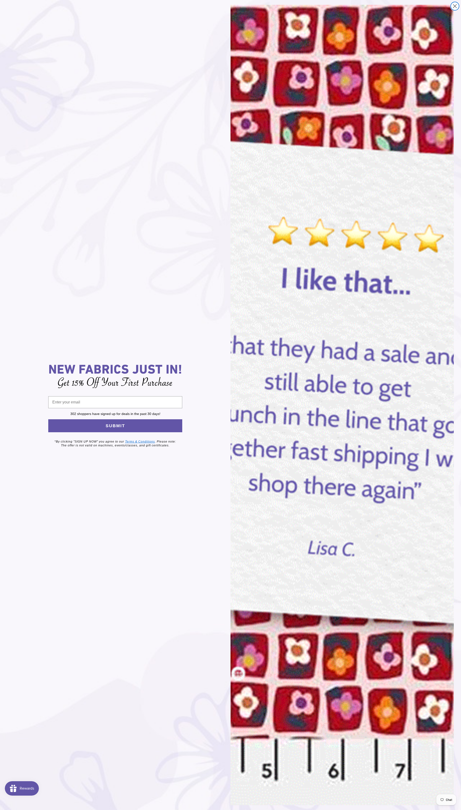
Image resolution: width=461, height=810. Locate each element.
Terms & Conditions (140, 441)
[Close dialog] (455, 6)
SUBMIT (115, 425)
